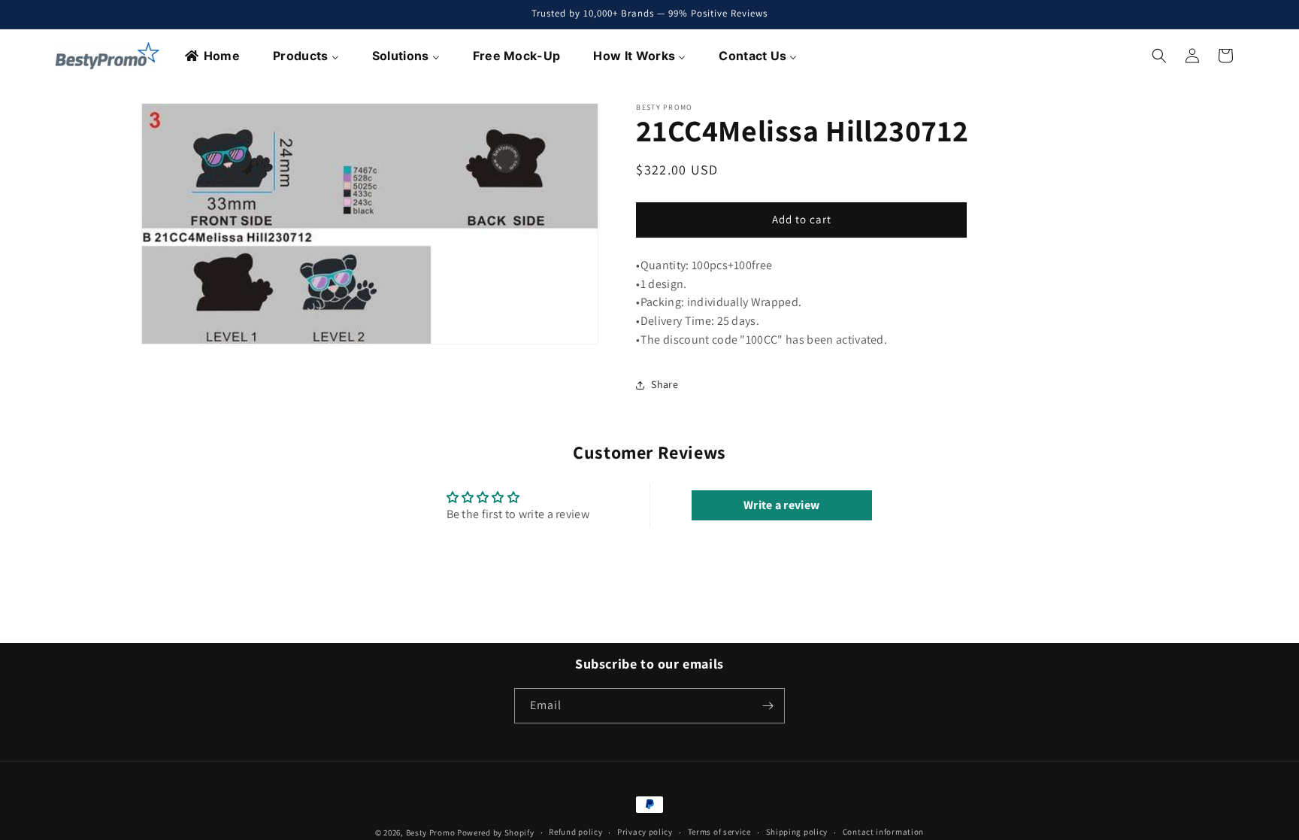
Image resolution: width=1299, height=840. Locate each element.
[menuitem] (213, 55)
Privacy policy (645, 831)
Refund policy (575, 831)
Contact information (883, 831)
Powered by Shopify (495, 832)
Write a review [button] (781, 505)
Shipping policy (797, 831)
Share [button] (664, 384)
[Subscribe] (767, 705)
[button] (1159, 55)
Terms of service (719, 831)
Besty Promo (431, 832)
